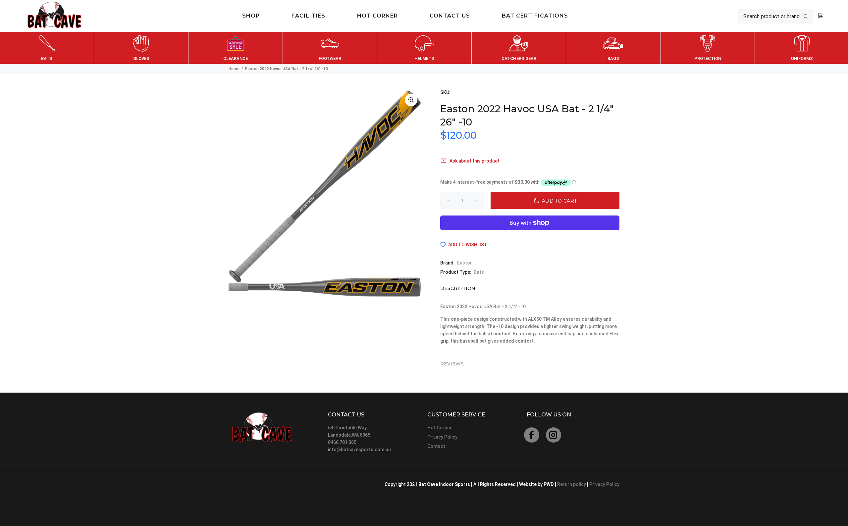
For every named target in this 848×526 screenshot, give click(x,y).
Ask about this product (475, 161)
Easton (465, 262)
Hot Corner (439, 427)
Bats (479, 272)
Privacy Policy (442, 437)
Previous (6, 48)
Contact (436, 446)
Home (234, 69)
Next (841, 48)
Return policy (572, 484)
